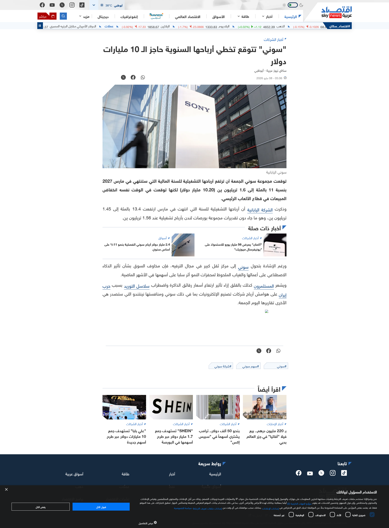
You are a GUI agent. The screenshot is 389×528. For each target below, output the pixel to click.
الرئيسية (290, 16)
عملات (123, 25)
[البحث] (63, 16)
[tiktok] (344, 474)
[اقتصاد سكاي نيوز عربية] (327, 12)
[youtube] (310, 474)
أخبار (172, 473)
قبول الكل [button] (101, 507)
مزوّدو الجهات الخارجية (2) (299, 503)
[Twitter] (62, 5)
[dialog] (194, 506)
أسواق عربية (74, 473)
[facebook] (298, 474)
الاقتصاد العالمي (187, 16)
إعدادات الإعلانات (270, 508)
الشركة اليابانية (260, 209)
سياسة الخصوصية (183, 508)
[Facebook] (42, 5)
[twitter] (321, 474)
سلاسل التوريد (137, 285)
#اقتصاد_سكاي (339, 25)
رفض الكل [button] (41, 507)
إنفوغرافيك (129, 16)
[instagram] (333, 474)
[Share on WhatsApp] (143, 78)
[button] (107, 5)
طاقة (125, 473)
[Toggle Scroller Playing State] (40, 25)
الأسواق (218, 16)
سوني (243, 266)
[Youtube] (52, 5)
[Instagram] (72, 5)
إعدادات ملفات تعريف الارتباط (207, 508)
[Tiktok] (82, 5)
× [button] (6, 489)
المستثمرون (264, 285)
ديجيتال (103, 16)
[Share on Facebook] (133, 78)
